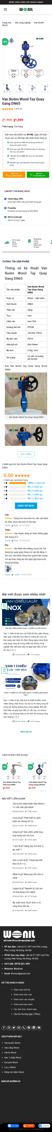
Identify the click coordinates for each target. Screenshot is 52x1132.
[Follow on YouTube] (39, 1028)
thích (16, 525)
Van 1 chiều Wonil (12, 1057)
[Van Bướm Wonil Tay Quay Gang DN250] (39, 770)
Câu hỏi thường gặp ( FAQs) (27, 1014)
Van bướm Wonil (12, 1043)
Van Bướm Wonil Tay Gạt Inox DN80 (12, 783)
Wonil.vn (18, 968)
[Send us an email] (19, 1028)
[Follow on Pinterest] (29, 1028)
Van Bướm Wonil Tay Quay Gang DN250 (37, 783)
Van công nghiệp (23, 22)
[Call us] (24, 1028)
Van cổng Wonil (11, 1047)
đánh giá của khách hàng (16, 480)
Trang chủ (6, 22)
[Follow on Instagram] (9, 1028)
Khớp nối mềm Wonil (14, 1072)
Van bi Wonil (10, 1052)
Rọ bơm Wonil (11, 1062)
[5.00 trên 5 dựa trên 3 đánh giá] (7, 109)
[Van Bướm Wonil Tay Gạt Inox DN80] (13, 770)
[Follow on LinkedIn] (34, 1028)
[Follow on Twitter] (14, 1028)
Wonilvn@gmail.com (20, 973)
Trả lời (7, 525)
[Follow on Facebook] (4, 1028)
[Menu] (5, 9)
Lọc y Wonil (10, 1067)
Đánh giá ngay (26, 505)
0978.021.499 (22, 963)
